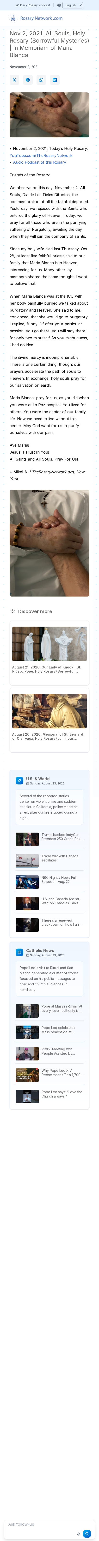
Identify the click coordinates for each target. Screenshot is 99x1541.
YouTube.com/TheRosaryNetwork (41, 155)
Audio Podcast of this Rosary (39, 162)
